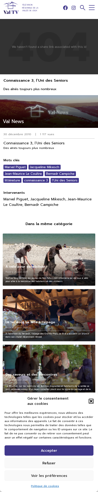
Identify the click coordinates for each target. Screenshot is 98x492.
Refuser (49, 463)
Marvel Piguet (15, 167)
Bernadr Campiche (60, 173)
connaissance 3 (36, 180)
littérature (12, 180)
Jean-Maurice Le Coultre (23, 173)
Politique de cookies (45, 486)
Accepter (49, 450)
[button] (91, 401)
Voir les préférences (49, 475)
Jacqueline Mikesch (44, 167)
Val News (13, 121)
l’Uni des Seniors (64, 180)
